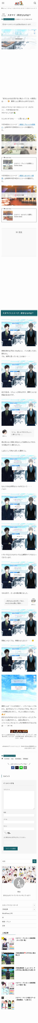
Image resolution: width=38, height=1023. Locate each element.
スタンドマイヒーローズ (10, 905)
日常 (3, 926)
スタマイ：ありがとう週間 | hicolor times (23, 215)
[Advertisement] (19, 71)
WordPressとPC (7, 913)
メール (5, 819)
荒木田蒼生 (18, 759)
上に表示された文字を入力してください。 (15, 837)
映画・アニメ (6, 922)
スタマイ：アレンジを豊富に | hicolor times (23, 164)
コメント (6, 789)
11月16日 (6, 759)
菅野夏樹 (25, 759)
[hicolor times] (19, 3)
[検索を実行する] (34, 861)
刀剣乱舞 (5, 909)
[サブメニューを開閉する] (34, 905)
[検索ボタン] (35, 3)
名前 (5, 812)
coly (12, 759)
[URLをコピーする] (25, 767)
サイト (5, 826)
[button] (12, 767)
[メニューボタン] (3, 3)
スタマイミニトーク (9, 19)
